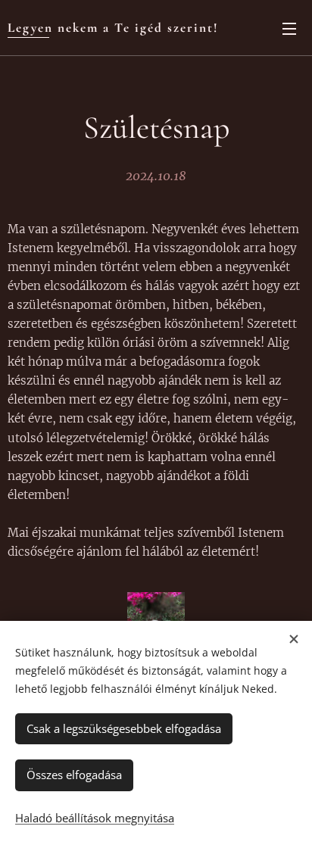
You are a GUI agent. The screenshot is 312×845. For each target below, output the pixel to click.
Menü (289, 28)
